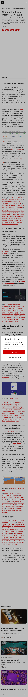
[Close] (26, 337)
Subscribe (14, 352)
